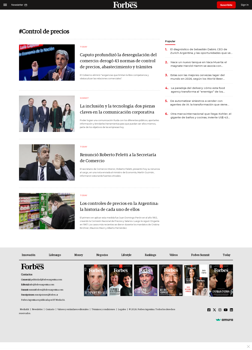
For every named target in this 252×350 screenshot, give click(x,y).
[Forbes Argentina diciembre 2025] (170, 281)
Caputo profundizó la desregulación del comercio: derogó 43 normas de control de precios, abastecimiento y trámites (118, 61)
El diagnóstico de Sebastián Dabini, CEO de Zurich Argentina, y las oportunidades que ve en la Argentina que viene (200, 51)
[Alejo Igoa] (145, 281)
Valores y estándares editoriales (73, 309)
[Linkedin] (231, 310)
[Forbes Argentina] (126, 5)
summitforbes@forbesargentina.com (46, 290)
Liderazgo (55, 255)
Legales (122, 309)
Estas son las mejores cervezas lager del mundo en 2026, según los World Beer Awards (197, 76)
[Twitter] (214, 310)
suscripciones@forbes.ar (46, 295)
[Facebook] (209, 310)
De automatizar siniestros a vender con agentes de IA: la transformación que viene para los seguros (198, 102)
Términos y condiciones (103, 309)
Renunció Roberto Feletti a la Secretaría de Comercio (118, 158)
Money (78, 255)
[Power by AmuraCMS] (224, 319)
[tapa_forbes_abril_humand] (120, 281)
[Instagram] (219, 310)
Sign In (245, 4)
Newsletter (37, 309)
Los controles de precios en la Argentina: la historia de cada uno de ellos (119, 206)
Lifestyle (126, 255)
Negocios (102, 255)
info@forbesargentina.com (41, 285)
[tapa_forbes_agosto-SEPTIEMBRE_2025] (220, 281)
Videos (174, 255)
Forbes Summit (200, 255)
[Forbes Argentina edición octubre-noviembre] (195, 281)
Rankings (150, 255)
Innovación (28, 255)
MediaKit (24, 309)
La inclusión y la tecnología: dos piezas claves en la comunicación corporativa (117, 109)
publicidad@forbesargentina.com (46, 280)
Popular (170, 41)
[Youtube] (226, 310)
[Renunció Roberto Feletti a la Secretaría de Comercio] (47, 162)
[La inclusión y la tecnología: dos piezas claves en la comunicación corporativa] (47, 114)
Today (226, 255)
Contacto (50, 309)
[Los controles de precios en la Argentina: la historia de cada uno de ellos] (47, 211)
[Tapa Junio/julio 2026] (95, 281)
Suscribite (226, 4)
